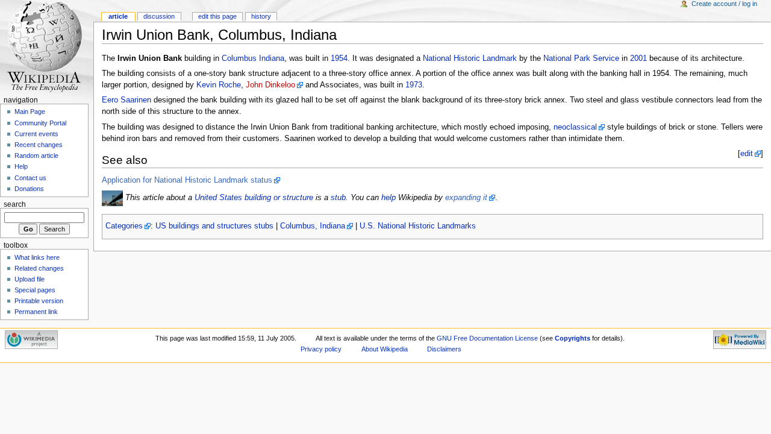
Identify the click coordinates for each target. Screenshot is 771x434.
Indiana (271, 58)
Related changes (39, 268)
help (388, 197)
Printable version (38, 300)
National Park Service (581, 58)
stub (338, 197)
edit (746, 153)
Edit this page (217, 16)
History (261, 16)
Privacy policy (321, 349)
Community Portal (40, 123)
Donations (29, 188)
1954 (339, 58)
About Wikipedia (384, 349)
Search (15, 204)
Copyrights (572, 338)
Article (118, 16)
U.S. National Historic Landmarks (418, 226)
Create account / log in (724, 3)
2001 (638, 58)
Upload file (29, 279)
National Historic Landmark (470, 58)
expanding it (466, 197)
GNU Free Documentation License (487, 338)
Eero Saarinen (126, 100)
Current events (36, 133)
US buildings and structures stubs (214, 226)
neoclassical (575, 127)
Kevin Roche (218, 85)
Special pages (34, 290)
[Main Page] (46, 46)
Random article (36, 155)
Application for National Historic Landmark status (187, 180)
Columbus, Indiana (312, 226)
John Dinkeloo (270, 85)
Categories (124, 226)
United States (218, 197)
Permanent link (36, 311)
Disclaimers (444, 349)
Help (21, 166)
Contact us (30, 177)
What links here (37, 257)
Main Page (29, 111)
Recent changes (38, 144)
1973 (413, 85)
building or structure (279, 197)
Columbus (239, 58)
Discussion (159, 16)
